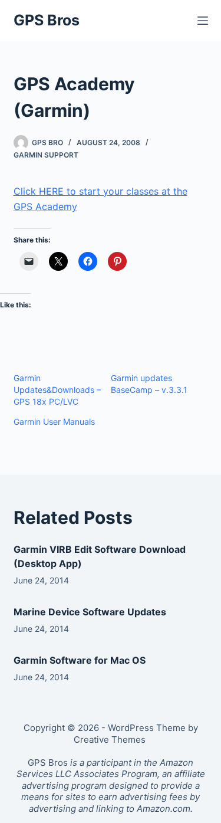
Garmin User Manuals (54, 422)
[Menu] (202, 20)
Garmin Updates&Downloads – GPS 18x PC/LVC (57, 389)
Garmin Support (46, 154)
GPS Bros (47, 20)
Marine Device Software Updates (90, 612)
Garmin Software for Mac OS (80, 660)
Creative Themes (110, 739)
